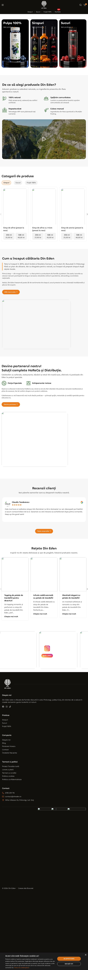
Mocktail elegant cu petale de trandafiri (71, 596)
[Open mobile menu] (3, 5)
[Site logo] (44, 5)
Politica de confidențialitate (21, 967)
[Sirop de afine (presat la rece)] (15, 207)
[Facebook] (3, 707)
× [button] (85, 955)
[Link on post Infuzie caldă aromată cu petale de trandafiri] (44, 574)
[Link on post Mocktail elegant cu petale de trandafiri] (73, 574)
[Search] (80, 5)
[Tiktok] (10, 707)
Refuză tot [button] (69, 964)
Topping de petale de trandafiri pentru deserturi (13, 598)
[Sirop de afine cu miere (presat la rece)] (44, 207)
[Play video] (44, 139)
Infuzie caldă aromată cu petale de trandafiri (43, 596)
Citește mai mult (11, 616)
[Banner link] (15, 43)
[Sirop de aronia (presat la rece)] (73, 207)
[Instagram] (7, 707)
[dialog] (44, 961)
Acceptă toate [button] (69, 959)
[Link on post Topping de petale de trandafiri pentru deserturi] (15, 574)
